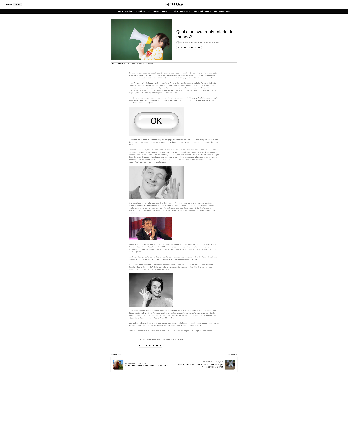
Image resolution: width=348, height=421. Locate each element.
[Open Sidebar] (340, 21)
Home (112, 64)
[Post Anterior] (118, 365)
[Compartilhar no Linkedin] (192, 47)
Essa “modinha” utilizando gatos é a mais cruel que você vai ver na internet (200, 365)
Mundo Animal (208, 362)
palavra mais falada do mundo (174, 340)
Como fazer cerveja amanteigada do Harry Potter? (147, 365)
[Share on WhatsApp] (185, 47)
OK (144, 340)
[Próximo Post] (230, 365)
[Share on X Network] (181, 47)
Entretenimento (202, 42)
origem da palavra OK (154, 340)
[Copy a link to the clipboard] (199, 47)
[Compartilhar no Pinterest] (188, 47)
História (194, 42)
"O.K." (140, 340)
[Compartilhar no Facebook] (178, 47)
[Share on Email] (195, 47)
